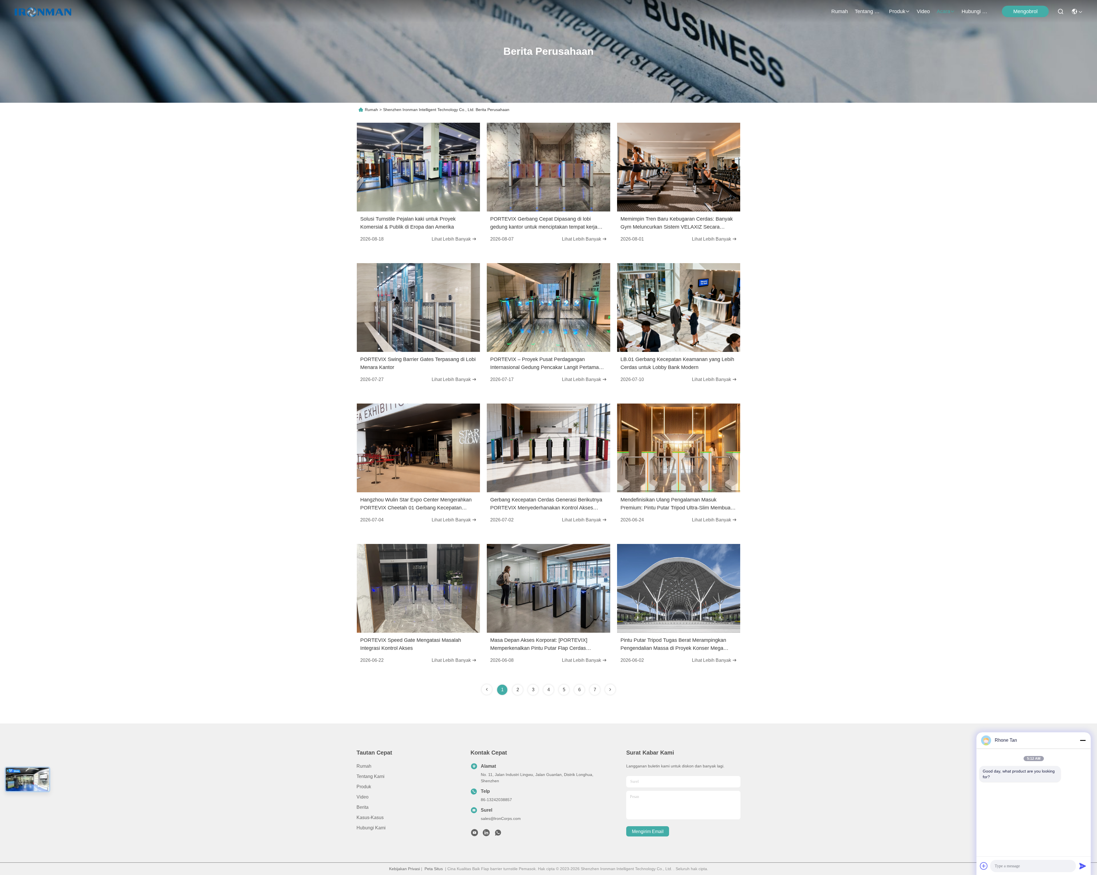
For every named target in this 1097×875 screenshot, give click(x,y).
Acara (943, 11)
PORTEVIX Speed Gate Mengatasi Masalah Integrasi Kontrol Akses (410, 644)
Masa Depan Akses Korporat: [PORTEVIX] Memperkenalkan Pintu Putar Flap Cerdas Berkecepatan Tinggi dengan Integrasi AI (538, 644)
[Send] (1082, 866)
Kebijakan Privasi (404, 868)
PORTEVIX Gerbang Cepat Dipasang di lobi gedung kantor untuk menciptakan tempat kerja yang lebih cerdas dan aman (543, 223)
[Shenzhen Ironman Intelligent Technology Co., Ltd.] (42, 11)
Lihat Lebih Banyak (452, 239)
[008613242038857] (498, 834)
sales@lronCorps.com (501, 818)
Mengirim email (648, 831)
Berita (363, 807)
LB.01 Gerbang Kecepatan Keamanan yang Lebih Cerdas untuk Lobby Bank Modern (677, 363)
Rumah (839, 11)
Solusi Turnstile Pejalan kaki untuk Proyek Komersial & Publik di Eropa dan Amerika (408, 223)
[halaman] (610, 689)
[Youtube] (475, 834)
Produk (897, 11)
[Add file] (984, 866)
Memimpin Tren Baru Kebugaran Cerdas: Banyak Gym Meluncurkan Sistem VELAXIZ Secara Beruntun (676, 223)
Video (923, 11)
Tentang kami (868, 11)
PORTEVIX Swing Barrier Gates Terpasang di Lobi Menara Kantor (418, 363)
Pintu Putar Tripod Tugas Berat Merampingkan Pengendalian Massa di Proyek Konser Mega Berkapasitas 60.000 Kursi (673, 644)
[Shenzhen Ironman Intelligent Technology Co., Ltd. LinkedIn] (486, 834)
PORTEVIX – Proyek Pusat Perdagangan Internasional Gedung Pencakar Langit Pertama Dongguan (544, 363)
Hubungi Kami (975, 11)
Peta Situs (434, 868)
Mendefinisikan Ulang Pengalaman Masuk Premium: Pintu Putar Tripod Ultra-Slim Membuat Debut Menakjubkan (676, 504)
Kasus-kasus (370, 817)
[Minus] (1082, 740)
